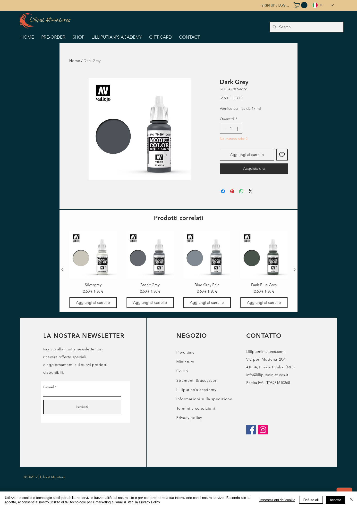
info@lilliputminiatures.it (267, 375)
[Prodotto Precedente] (62, 269)
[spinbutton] (231, 128)
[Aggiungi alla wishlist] (282, 155)
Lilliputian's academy (196, 389)
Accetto (335, 499)
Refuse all (311, 499)
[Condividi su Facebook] (223, 191)
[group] (179, 269)
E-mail (48, 387)
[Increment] (238, 128)
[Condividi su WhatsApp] (241, 191)
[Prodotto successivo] (295, 269)
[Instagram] (263, 429)
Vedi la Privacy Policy (144, 502)
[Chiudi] (351, 499)
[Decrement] (224, 128)
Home (74, 60)
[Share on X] (251, 191)
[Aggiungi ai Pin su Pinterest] (232, 191)
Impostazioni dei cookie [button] (277, 499)
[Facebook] (251, 429)
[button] (301, 5)
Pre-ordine (185, 352)
